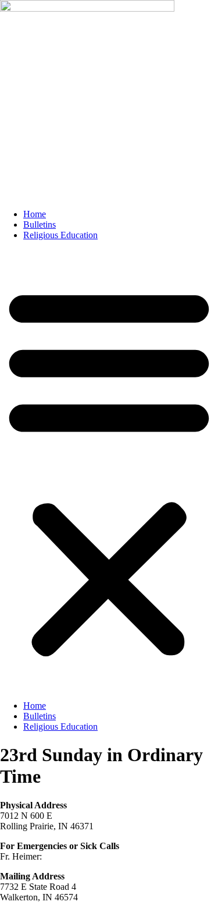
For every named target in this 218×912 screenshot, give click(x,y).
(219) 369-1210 (73, 856)
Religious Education (60, 235)
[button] (109, 470)
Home (34, 214)
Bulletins (39, 224)
